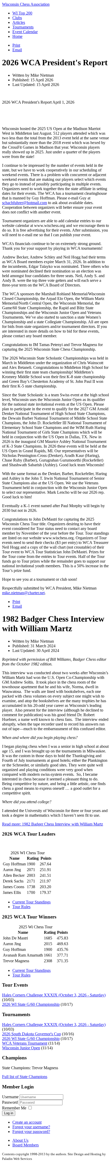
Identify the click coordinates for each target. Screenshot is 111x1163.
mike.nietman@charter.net (23, 593)
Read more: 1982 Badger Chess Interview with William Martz (52, 824)
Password (10, 1102)
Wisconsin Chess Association (26, 4)
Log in (8, 1113)
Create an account (27, 1122)
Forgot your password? (31, 1131)
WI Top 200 (22, 13)
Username (10, 1097)
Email (17, 50)
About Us (20, 1140)
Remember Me (14, 1108)
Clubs (17, 18)
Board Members (25, 1145)
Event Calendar (25, 32)
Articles (18, 22)
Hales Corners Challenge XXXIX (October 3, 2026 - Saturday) (54, 995)
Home (17, 36)
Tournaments (23, 27)
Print (16, 45)
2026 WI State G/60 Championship (31, 1004)
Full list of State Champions (24, 1076)
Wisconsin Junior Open (21, 1048)
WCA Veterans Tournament (24, 1043)
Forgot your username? (31, 1127)
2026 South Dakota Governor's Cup (31, 1034)
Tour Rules (21, 906)
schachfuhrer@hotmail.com (24, 202)
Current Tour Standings (31, 902)
